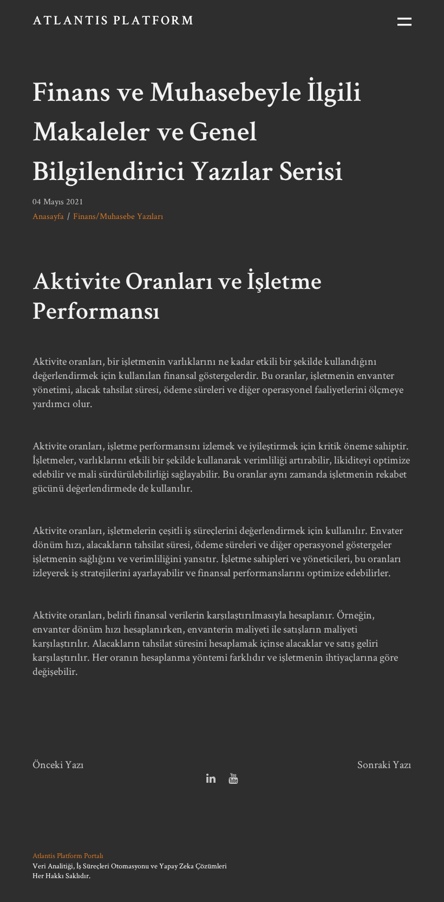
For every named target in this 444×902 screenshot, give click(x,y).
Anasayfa (48, 216)
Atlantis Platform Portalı (67, 855)
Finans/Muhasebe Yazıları (118, 216)
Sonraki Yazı (384, 764)
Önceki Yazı (58, 764)
